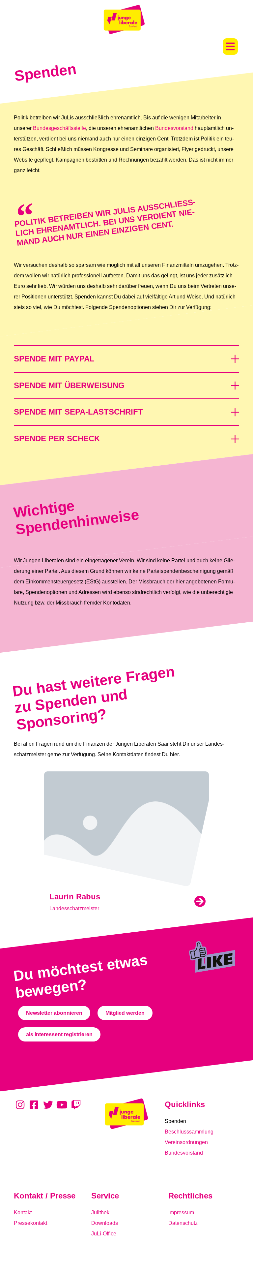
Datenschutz (183, 1223)
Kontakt (23, 1212)
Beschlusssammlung (189, 1131)
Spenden (175, 1121)
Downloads (104, 1223)
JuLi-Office (103, 1233)
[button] (230, 46)
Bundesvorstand (174, 128)
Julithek (100, 1212)
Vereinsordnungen (186, 1142)
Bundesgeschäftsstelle (59, 128)
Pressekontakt (30, 1223)
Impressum (181, 1212)
